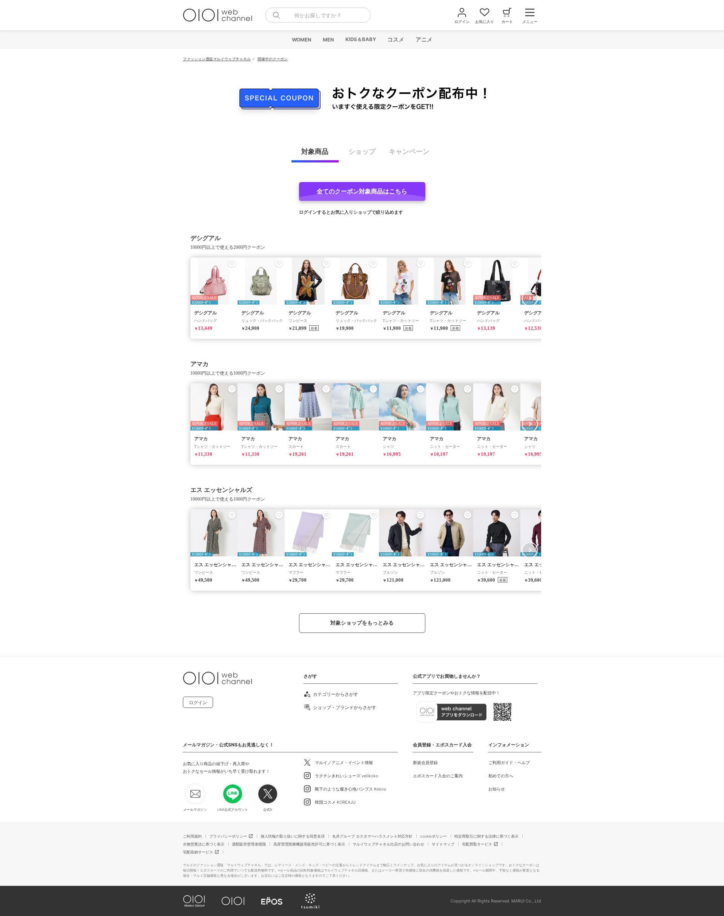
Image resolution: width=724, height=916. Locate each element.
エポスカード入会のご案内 (438, 775)
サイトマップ (443, 844)
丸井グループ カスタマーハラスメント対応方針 (372, 836)
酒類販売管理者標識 (249, 844)
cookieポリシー (433, 836)
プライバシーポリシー (228, 836)
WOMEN (301, 40)
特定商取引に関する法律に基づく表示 (486, 836)
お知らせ (496, 789)
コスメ (395, 39)
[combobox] (318, 15)
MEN (328, 40)
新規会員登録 (425, 762)
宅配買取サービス (477, 844)
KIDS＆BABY (360, 39)
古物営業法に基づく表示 (203, 844)
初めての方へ (500, 775)
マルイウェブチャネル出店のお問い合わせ (388, 844)
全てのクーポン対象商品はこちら (362, 191)
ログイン (198, 702)
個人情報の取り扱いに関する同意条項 (293, 836)
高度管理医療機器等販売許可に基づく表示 (309, 844)
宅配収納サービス (198, 852)
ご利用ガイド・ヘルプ (509, 762)
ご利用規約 (192, 836)
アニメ (423, 39)
